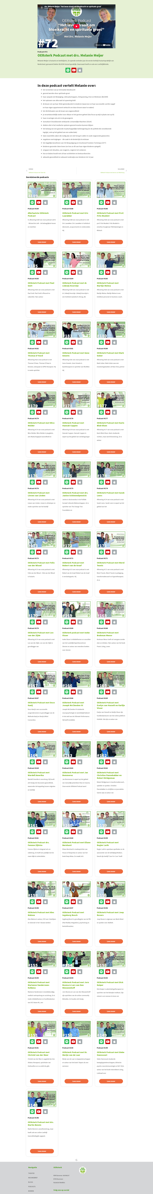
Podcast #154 (67, 978)
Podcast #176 (33, 488)
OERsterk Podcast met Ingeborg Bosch (73, 913)
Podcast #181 (67, 348)
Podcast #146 (102, 1118)
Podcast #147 (67, 1102)
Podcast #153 (102, 978)
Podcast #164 (33, 768)
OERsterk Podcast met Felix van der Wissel (41, 564)
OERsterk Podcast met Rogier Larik (108, 844)
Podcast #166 (67, 698)
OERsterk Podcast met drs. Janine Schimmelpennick (75, 494)
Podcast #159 (102, 838)
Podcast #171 (102, 558)
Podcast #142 (102, 1188)
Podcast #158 (33, 908)
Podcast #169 (67, 628)
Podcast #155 (33, 978)
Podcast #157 (67, 908)
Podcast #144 (67, 1188)
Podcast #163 (67, 768)
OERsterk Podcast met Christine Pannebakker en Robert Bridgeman (109, 775)
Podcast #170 (33, 628)
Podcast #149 (102, 1048)
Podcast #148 (33, 1118)
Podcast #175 (67, 488)
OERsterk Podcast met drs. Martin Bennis (41, 1123)
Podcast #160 (67, 838)
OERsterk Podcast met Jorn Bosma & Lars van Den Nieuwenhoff (75, 985)
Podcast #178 (67, 418)
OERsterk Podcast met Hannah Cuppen (73, 424)
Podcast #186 (102, 208)
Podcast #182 (33, 348)
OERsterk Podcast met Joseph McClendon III (73, 704)
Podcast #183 (102, 278)
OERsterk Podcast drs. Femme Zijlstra (38, 844)
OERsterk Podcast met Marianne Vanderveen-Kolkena (39, 985)
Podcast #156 (102, 908)
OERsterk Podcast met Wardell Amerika (38, 774)
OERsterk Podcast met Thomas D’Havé (38, 354)
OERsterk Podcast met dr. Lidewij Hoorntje (74, 284)
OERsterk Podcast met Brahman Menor (108, 634)
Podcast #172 (67, 558)
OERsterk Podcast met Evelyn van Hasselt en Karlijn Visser (111, 705)
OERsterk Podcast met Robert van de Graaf (73, 564)
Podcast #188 (67, 208)
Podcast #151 (33, 1048)
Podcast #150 (67, 1048)
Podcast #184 (67, 278)
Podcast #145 (33, 1188)
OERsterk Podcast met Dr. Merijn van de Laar (74, 1053)
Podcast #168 (102, 628)
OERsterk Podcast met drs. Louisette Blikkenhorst (75, 1107)
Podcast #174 (102, 488)
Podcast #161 (33, 838)
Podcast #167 (33, 698)
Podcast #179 (33, 418)
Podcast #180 (102, 348)
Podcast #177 (102, 418)
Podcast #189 (33, 208)
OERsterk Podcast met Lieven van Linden (38, 494)
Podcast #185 (33, 278)
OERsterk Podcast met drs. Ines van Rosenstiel (110, 1123)
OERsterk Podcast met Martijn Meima (108, 284)
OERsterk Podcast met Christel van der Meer (38, 1053)
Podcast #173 (33, 558)
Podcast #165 (102, 698)
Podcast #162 (102, 768)
